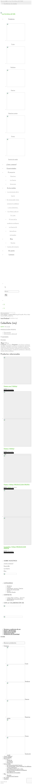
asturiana (27, 346)
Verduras (6, 318)
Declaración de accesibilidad (11, 634)
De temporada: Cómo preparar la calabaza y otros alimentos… (13, 203)
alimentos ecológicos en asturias (15, 346)
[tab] (17, 332)
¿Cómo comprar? (11, 164)
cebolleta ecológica (23, 347)
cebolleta (3, 347)
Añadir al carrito (9, 390)
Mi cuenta (11, 251)
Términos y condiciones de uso (12, 629)
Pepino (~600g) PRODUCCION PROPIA (17, 484)
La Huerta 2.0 (13, 227)
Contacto (11, 254)
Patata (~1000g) (9, 449)
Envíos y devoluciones (10, 630)
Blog (11, 239)
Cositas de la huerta (13, 247)
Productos (11, 19)
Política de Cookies (9, 633)
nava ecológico (8, 349)
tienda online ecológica (7, 351)
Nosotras (13, 176)
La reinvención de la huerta (14, 765)
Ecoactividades (11, 168)
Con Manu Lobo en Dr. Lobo (15, 769)
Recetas (13, 243)
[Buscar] (6, 295)
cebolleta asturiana (11, 347)
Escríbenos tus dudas (10, 4)
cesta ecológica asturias (7, 348)
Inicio (2, 318)
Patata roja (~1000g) (10, 386)
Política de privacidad (10, 631)
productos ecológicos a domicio (21, 349)
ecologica (17, 348)
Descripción (7, 332)
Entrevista (13, 184)
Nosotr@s (7, 566)
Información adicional (10, 334)
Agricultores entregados (13, 772)
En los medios (11, 188)
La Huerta (13, 180)
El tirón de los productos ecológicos (17, 770)
